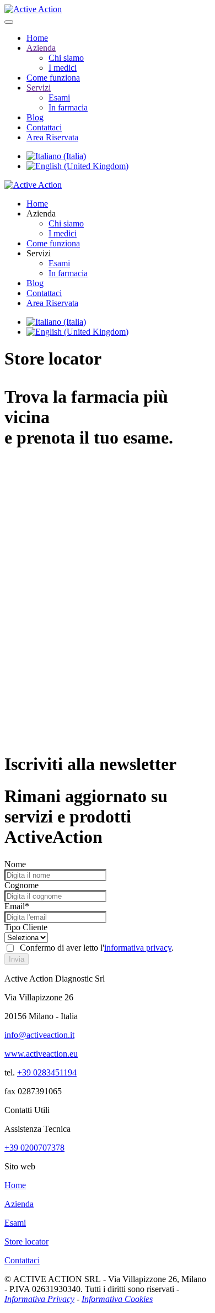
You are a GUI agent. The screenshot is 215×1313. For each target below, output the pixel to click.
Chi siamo (66, 57)
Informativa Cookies (117, 1299)
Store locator (26, 1241)
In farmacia (68, 107)
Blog (35, 117)
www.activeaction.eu (41, 1053)
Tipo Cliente (25, 927)
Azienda (41, 47)
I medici (63, 67)
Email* (16, 906)
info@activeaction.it (39, 1035)
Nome (15, 864)
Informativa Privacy (39, 1299)
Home (37, 38)
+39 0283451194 (47, 1072)
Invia (16, 959)
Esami (59, 97)
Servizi (38, 87)
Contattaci (44, 127)
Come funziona (53, 77)
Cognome (21, 885)
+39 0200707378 (34, 1147)
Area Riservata (52, 137)
